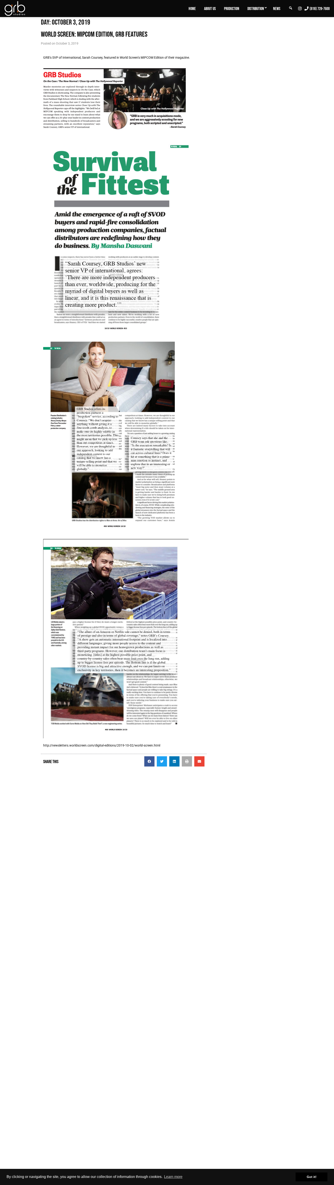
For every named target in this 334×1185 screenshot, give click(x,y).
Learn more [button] (173, 1177)
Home (192, 8)
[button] (149, 761)
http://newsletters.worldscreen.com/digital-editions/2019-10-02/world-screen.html (101, 745)
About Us (210, 8)
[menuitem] (192, 8)
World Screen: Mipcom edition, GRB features (94, 34)
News (276, 8)
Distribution (255, 8)
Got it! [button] (312, 1177)
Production (231, 8)
